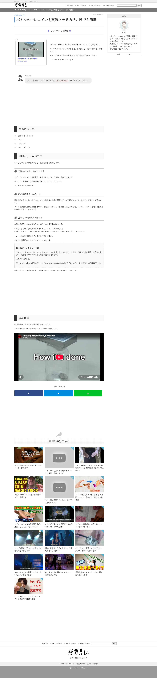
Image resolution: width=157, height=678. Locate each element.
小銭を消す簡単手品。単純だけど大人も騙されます (58, 501)
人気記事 (70, 5)
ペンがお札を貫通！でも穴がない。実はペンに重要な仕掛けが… (89, 549)
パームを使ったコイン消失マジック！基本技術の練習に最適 (27, 597)
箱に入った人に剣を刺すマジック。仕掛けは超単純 (58, 573)
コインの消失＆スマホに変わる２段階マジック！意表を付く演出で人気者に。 (89, 497)
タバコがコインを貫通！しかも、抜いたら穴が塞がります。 (28, 573)
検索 (139, 5)
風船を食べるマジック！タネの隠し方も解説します (89, 573)
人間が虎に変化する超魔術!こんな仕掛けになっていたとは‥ (59, 525)
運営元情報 (80, 664)
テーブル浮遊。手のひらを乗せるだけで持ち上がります (28, 549)
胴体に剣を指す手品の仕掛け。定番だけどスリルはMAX (58, 549)
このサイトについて (66, 664)
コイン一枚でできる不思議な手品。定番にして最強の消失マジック (28, 525)
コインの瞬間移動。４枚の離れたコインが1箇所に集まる (89, 525)
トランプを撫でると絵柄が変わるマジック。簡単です (28, 466)
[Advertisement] (59, 105)
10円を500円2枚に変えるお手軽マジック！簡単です (28, 496)
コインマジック (95, 5)
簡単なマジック (20, 15)
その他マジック (109, 5)
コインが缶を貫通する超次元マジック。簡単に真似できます (58, 472)
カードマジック (81, 5)
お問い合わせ (92, 664)
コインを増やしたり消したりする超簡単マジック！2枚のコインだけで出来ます (89, 467)
